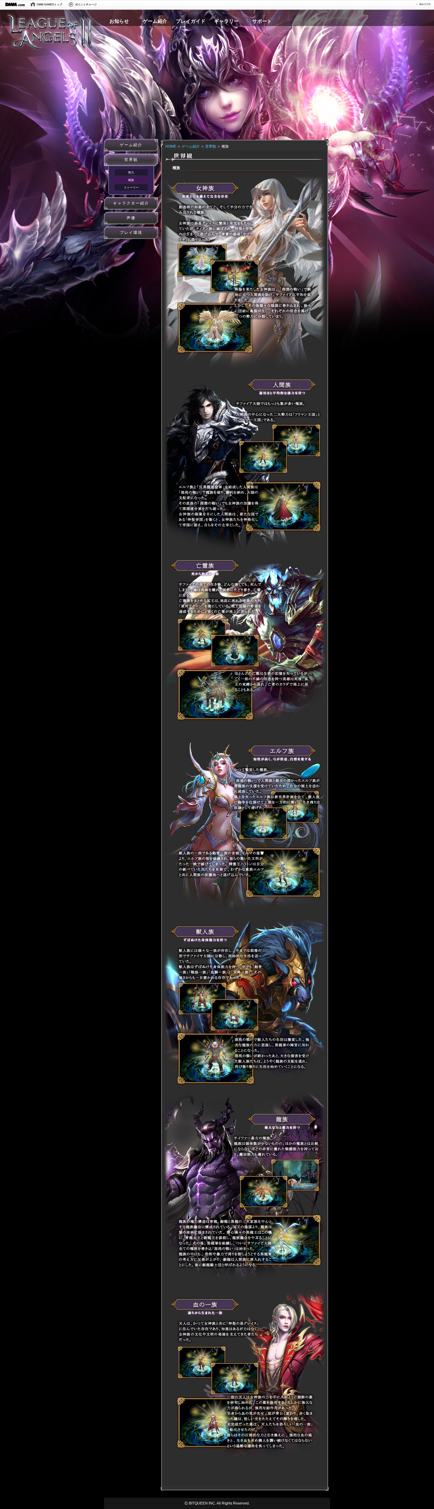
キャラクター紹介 (131, 203)
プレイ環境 (131, 233)
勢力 (131, 172)
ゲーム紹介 (191, 146)
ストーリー (131, 187)
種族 (131, 180)
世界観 (210, 146)
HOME (170, 146)
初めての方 (425, 4)
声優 (131, 218)
